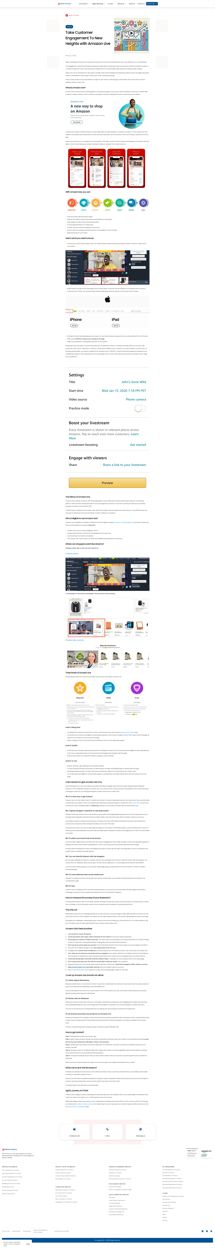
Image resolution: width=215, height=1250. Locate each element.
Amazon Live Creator (128, 732)
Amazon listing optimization (80, 970)
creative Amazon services (84, 1104)
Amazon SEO (136, 803)
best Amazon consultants (76, 1107)
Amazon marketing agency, (124, 522)
